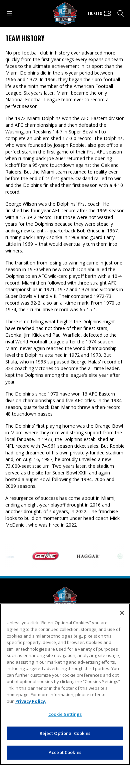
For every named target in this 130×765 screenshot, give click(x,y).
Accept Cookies (65, 752)
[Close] (122, 613)
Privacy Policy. (30, 701)
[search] (121, 13)
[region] (65, 684)
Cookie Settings (65, 714)
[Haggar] (85, 556)
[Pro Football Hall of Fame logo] (65, 13)
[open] (9, 13)
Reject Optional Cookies (65, 733)
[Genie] (42, 556)
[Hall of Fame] (65, 598)
